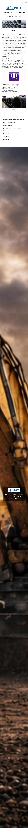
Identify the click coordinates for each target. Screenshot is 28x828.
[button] (3, 101)
